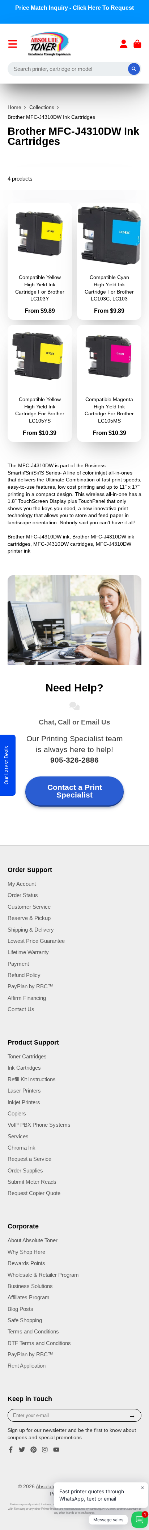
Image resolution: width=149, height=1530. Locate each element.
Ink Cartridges (24, 1068)
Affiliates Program (29, 1297)
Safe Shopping (25, 1320)
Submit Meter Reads (32, 1182)
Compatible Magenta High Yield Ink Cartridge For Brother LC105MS (109, 383)
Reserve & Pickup (29, 918)
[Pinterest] (33, 1449)
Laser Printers (24, 1090)
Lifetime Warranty (28, 952)
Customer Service (29, 907)
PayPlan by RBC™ (30, 986)
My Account (22, 884)
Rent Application (27, 1366)
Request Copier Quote (34, 1193)
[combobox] (75, 69)
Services (18, 1136)
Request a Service (29, 1159)
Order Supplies (25, 1170)
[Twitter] (22, 1449)
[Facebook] (11, 1449)
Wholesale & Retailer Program (43, 1275)
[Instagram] (45, 1449)
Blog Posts (20, 1309)
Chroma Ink (21, 1148)
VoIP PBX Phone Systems (39, 1125)
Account (123, 44)
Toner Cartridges (27, 1056)
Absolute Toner (53, 1486)
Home (14, 107)
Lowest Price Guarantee (36, 941)
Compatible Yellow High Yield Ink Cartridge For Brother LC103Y (40, 261)
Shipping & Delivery (31, 930)
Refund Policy (24, 975)
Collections (41, 107)
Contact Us (21, 1009)
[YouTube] (56, 1449)
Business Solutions (30, 1286)
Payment (18, 964)
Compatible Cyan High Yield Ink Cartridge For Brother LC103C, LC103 (109, 261)
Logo (50, 44)
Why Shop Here (26, 1252)
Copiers (17, 1113)
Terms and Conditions (33, 1331)
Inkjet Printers (24, 1102)
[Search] (134, 69)
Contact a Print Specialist (74, 791)
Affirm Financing (27, 998)
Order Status (23, 895)
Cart (137, 44)
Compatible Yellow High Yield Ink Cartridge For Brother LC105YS (40, 383)
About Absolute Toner (33, 1240)
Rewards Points (26, 1263)
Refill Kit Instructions (32, 1079)
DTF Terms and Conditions (39, 1343)
